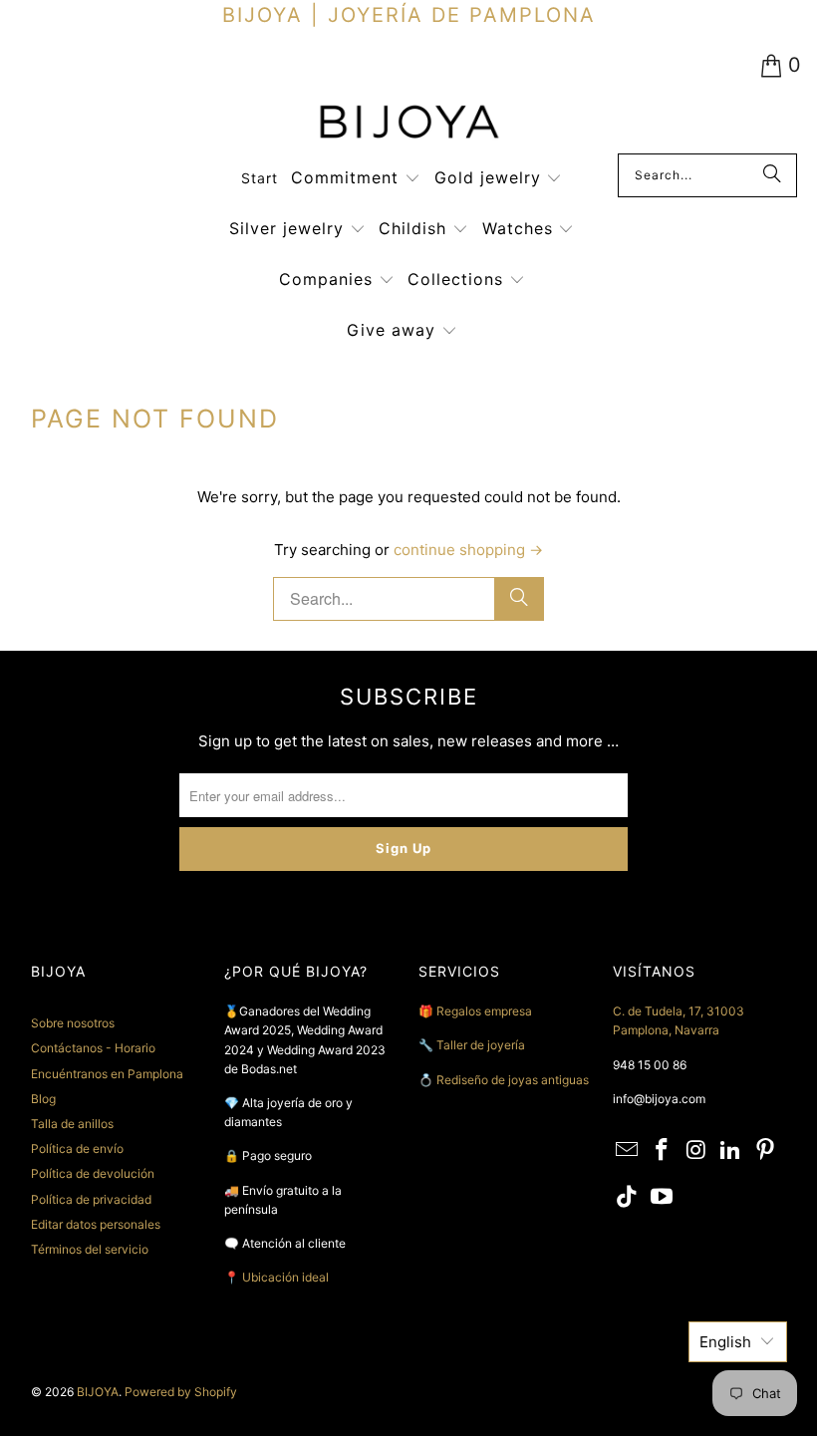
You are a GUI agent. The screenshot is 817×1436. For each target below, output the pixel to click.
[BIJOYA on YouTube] (662, 1197)
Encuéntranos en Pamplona (107, 1073)
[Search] (772, 175)
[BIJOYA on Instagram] (696, 1150)
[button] (355, 178)
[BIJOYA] (408, 124)
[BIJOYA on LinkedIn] (731, 1150)
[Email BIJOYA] (628, 1150)
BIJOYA (98, 1391)
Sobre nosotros (73, 1022)
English (725, 1341)
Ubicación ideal (285, 1277)
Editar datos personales (95, 1224)
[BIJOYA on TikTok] (628, 1197)
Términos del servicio (89, 1249)
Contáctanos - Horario (93, 1047)
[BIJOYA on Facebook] (662, 1150)
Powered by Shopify (181, 1391)
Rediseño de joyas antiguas (512, 1079)
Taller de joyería (482, 1044)
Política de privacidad (91, 1199)
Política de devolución (92, 1173)
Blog (43, 1098)
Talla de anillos (72, 1123)
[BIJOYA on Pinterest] (766, 1150)
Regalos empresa (484, 1011)
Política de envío (77, 1148)
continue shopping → (468, 549)
